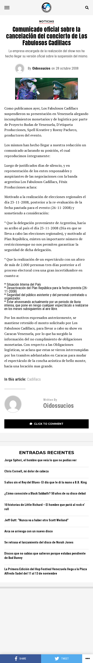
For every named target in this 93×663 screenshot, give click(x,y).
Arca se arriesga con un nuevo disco (28, 531)
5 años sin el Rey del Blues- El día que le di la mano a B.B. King (45, 482)
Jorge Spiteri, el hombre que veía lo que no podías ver (40, 460)
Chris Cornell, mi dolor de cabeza (26, 471)
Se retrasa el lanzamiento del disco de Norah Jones (38, 542)
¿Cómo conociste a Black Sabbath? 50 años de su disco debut (45, 493)
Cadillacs (34, 379)
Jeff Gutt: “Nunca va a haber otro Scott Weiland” (36, 520)
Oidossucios (41, 68)
